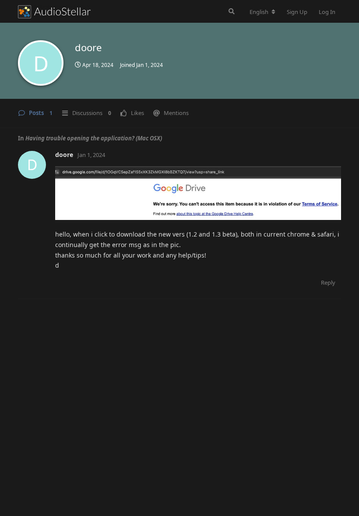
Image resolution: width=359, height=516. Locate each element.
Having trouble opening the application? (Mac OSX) (93, 138)
